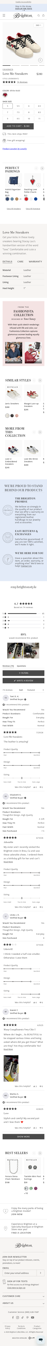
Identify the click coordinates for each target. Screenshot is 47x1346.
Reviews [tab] (8, 666)
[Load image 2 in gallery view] (16, 65)
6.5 (39, 106)
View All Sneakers (14, 209)
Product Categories (37, 1327)
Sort (21, 690)
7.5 (18, 112)
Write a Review (29, 681)
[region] (23, 650)
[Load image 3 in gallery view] (25, 65)
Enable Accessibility (23, 2)
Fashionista (8, 69)
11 (39, 118)
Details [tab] (7, 261)
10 (29, 118)
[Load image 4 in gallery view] (34, 65)
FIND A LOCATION (21, 1233)
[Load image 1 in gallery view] (6, 65)
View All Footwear (33, 209)
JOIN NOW (17, 1214)
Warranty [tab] (35, 261)
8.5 (39, 112)
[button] (4, 15)
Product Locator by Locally (15, 149)
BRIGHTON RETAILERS (19, 1338)
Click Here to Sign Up (16, 1288)
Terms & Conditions (21, 1327)
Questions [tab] (21, 666)
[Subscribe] (40, 1273)
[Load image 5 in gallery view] (43, 65)
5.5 (18, 106)
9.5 (18, 118)
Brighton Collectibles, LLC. (19, 1332)
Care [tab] (20, 261)
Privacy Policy (7, 1327)
